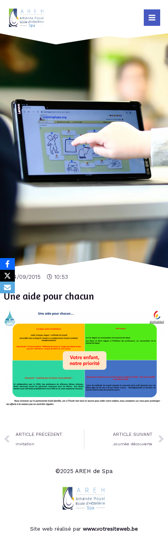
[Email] (7, 287)
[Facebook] (7, 264)
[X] (7, 276)
